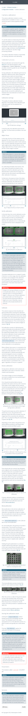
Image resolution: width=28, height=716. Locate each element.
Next (23, 707)
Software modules (11, 7)
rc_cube (15, 2)
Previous (5, 707)
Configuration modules (8, 9)
